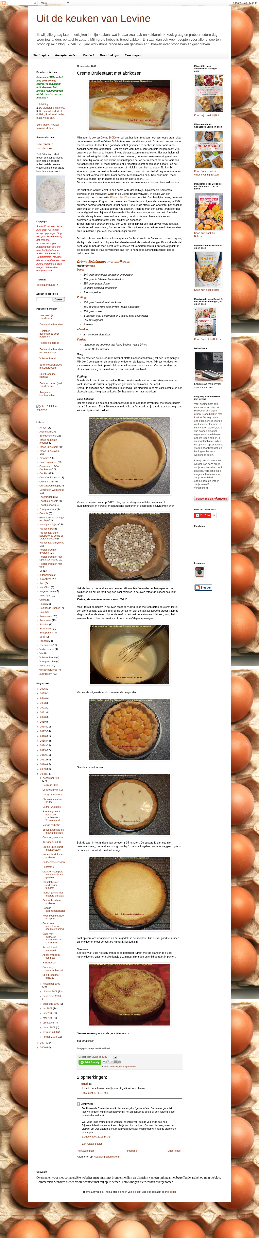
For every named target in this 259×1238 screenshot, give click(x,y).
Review (43, 612)
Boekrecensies (47, 435)
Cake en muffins (48, 462)
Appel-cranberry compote (51, 956)
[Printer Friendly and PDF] (90, 1063)
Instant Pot (45, 579)
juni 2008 (48, 1013)
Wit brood (44, 665)
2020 (43, 717)
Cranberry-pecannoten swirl (53, 969)
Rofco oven (45, 616)
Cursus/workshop (49, 485)
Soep (42, 636)
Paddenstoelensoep (53, 862)
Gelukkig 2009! (50, 785)
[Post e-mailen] (114, 1057)
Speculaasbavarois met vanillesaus (53, 831)
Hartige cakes (47, 528)
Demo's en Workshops (51, 489)
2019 (43, 721)
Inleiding (44, 104)
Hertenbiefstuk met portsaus (52, 856)
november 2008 (51, 983)
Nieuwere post (86, 1150)
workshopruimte (48, 669)
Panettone (48, 867)
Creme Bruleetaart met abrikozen (52, 848)
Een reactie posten (92, 1143)
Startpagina (41, 55)
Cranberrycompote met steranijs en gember (52, 874)
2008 (43, 774)
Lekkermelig (49, 80)
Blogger (171, 1191)
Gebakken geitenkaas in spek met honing (53, 926)
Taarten (43, 641)
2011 (43, 759)
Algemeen (45, 431)
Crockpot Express (49, 477)
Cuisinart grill (46, 481)
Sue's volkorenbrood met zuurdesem (50, 366)
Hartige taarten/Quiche (51, 542)
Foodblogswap (47, 505)
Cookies (44, 473)
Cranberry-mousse (52, 837)
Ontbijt (43, 599)
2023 (43, 703)
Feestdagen (133, 55)
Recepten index (66, 55)
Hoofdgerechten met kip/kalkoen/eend (50, 558)
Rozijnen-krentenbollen (47, 394)
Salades (44, 624)
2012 (43, 755)
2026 (43, 688)
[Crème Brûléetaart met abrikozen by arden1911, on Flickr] (129, 130)
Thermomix (45, 645)
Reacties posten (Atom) (107, 1156)
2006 (43, 1047)
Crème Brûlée (109, 137)
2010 (43, 764)
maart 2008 (49, 1027)
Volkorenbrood (47, 358)
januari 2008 (50, 1036)
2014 (43, 745)
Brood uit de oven (49, 451)
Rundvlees (45, 620)
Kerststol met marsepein (49, 948)
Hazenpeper (49, 962)
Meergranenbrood (52, 794)
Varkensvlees (46, 649)
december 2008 (51, 778)
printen (90, 265)
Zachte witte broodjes (51, 324)
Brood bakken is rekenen (48, 441)
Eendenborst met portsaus (51, 902)
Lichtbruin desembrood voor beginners (49, 334)
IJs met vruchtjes (51, 807)
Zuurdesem (45, 673)
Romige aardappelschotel (53, 909)
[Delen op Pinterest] (119, 1062)
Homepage (131, 1150)
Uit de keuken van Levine (93, 18)
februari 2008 (50, 1032)
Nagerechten (129, 1066)
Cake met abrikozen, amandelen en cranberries (52, 938)
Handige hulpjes (48, 524)
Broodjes (44, 458)
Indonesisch (46, 575)
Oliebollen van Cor (52, 789)
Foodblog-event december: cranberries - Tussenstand (51, 816)
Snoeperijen (46, 632)
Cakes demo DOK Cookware (49, 468)
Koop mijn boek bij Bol (206, 115)
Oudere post (174, 1150)
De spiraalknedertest (50, 111)
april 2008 (49, 1022)
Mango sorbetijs (51, 825)
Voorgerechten (47, 661)
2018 (43, 726)
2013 (43, 750)
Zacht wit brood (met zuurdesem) (50, 385)
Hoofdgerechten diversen (48, 551)
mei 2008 (48, 1018)
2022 (43, 707)
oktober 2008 (50, 991)
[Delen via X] (112, 1062)
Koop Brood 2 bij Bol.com (208, 339)
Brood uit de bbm (48, 447)
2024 (43, 698)
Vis (41, 653)
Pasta (42, 604)
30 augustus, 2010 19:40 (95, 1093)
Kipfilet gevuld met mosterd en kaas (53, 894)
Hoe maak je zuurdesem (46, 317)
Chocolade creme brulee (52, 800)
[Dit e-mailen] (104, 1062)
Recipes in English (49, 608)
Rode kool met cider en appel (53, 917)
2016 (43, 736)
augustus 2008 (51, 1003)
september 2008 (52, 996)
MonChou (44, 587)
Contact (88, 55)
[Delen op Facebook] (116, 1062)
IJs (40, 570)
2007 (43, 1042)
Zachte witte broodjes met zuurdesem (51, 351)
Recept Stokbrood (49, 342)
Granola (43, 513)
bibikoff (136, 1191)
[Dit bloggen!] (108, 1062)
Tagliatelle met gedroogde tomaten (50, 885)
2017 (43, 731)
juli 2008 (48, 1008)
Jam (41, 583)
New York (44, 595)
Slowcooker (45, 628)
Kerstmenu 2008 (51, 842)
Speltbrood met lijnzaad (47, 375)
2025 (43, 693)
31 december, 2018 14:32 (96, 1136)
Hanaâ (84, 1084)
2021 (43, 712)
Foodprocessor (47, 509)
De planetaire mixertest (52, 107)
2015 (43, 740)
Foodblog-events (48, 501)
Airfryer (43, 427)
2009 (43, 769)
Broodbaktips (109, 55)
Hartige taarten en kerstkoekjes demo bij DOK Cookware (51, 535)
